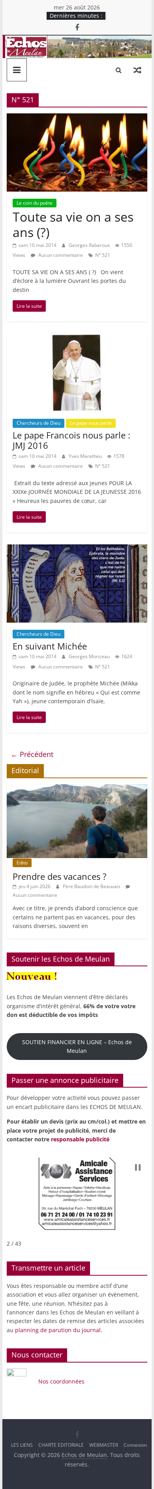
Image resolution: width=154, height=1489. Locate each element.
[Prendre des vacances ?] (77, 788)
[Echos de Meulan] (77, 40)
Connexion (135, 1445)
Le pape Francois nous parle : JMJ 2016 (71, 440)
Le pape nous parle (91, 423)
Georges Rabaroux (90, 245)
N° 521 (102, 255)
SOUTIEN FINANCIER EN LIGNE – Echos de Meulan (77, 1046)
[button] (137, 1167)
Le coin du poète (35, 203)
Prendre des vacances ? (60, 876)
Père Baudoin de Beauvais (92, 886)
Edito (22, 862)
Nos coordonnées (62, 1381)
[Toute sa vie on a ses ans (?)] (77, 118)
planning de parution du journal (58, 1330)
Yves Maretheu (86, 456)
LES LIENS (22, 1445)
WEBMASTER (103, 1445)
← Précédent (32, 754)
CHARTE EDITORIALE (61, 1445)
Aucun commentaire (60, 255)
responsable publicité (80, 1139)
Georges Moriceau (90, 656)
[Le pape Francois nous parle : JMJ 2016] (77, 338)
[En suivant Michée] (77, 549)
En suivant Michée (50, 646)
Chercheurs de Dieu (38, 423)
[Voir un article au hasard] (137, 70)
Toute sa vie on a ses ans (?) (73, 224)
